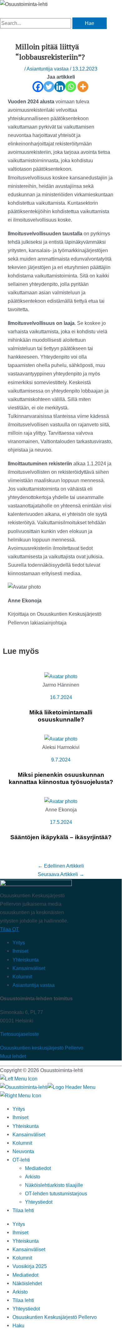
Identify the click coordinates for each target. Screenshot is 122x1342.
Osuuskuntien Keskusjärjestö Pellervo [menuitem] (54, 1317)
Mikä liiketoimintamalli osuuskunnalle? (60, 716)
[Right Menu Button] (20, 1095)
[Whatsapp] (70, 86)
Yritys (18, 942)
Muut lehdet (13, 1056)
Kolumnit (22, 976)
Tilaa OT (9, 929)
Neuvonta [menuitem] (23, 1151)
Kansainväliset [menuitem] (28, 1134)
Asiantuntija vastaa (48, 68)
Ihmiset (20, 951)
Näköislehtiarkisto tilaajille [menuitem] (54, 1185)
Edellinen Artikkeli (61, 866)
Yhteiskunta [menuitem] (25, 1126)
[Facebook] (37, 86)
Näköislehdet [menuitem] (27, 1283)
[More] (83, 86)
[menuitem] (23, 1210)
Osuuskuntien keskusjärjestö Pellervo (41, 1048)
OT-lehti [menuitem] (21, 1160)
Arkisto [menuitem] (32, 1176)
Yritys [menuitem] (18, 1109)
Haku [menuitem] (18, 1325)
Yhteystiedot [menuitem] (38, 1202)
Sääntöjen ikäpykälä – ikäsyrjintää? (61, 837)
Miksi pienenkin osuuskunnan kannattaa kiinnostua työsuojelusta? (61, 778)
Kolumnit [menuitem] (22, 1143)
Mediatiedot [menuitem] (38, 1168)
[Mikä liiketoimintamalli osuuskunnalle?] (60, 676)
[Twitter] (48, 86)
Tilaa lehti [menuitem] (23, 1300)
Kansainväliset (28, 968)
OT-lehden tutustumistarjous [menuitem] (56, 1193)
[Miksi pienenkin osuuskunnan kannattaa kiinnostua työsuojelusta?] (60, 739)
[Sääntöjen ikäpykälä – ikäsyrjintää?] (60, 801)
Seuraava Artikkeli (61, 874)
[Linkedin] (59, 86)
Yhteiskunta (25, 959)
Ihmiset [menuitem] (20, 1117)
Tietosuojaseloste (19, 1034)
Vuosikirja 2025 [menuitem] (29, 1266)
